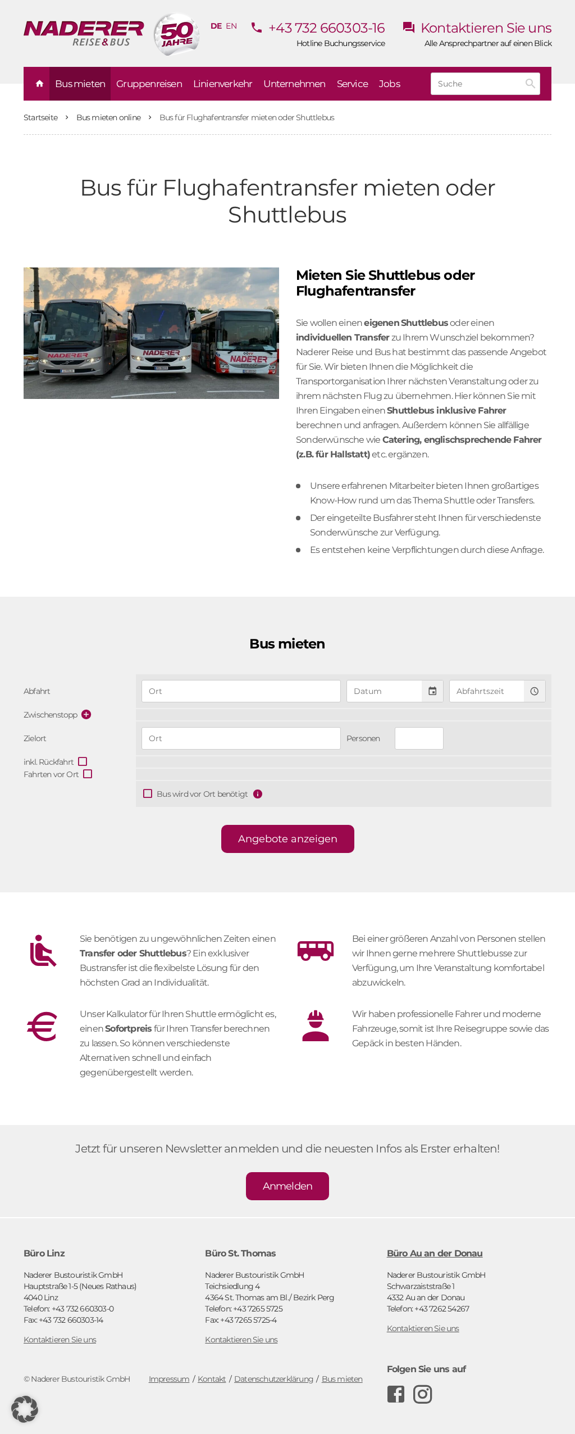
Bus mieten (342, 1379)
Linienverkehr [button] (223, 83)
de (216, 26)
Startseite (41, 117)
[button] (24, 1409)
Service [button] (352, 83)
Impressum (169, 1379)
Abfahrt (37, 691)
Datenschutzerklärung (273, 1379)
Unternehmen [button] (294, 83)
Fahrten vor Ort (51, 774)
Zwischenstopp (50, 715)
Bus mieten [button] (80, 83)
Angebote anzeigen (287, 839)
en (231, 26)
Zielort (35, 738)
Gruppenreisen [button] (149, 83)
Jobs (389, 83)
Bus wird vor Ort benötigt (202, 794)
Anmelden (288, 1186)
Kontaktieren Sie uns (484, 28)
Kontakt (212, 1379)
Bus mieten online (109, 117)
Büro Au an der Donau (435, 1253)
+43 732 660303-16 (325, 28)
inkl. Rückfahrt (49, 762)
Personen (363, 738)
